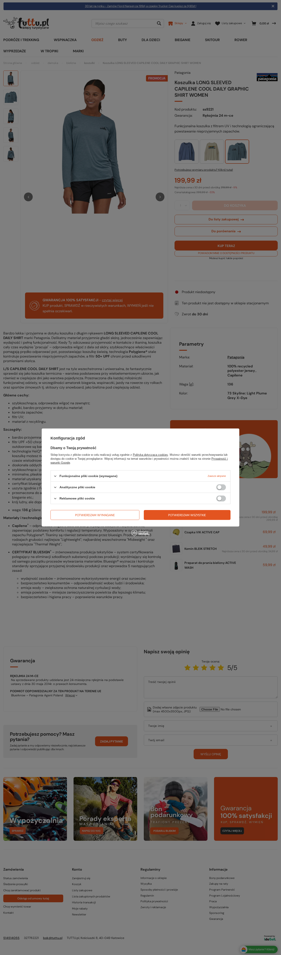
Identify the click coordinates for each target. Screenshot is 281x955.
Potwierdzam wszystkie (187, 515)
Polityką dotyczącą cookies (150, 454)
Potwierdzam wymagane (95, 515)
